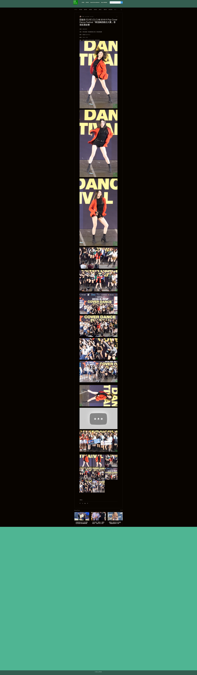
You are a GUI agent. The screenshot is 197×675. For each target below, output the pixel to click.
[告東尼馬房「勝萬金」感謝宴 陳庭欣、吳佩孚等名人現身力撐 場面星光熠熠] (98, 516)
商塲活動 (95, 9)
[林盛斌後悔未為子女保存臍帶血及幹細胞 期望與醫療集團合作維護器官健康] (81, 516)
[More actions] (116, 16)
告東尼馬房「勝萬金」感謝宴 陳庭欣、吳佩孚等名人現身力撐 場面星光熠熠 (98, 523)
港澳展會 (90, 9)
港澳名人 (100, 9)
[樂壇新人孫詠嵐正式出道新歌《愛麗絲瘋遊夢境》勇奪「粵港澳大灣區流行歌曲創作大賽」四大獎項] (115, 516)
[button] (121, 9)
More (115, 9)
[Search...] (122, 2)
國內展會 (85, 9)
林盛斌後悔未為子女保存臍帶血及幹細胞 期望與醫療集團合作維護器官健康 (82, 523)
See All (121, 510)
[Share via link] (87, 503)
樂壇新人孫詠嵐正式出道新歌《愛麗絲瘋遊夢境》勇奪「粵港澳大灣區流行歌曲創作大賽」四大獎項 (115, 523)
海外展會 (80, 9)
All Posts (75, 9)
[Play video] (98, 395)
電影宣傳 (105, 9)
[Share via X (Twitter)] (82, 503)
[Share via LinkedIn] (85, 503)
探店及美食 (110, 9)
